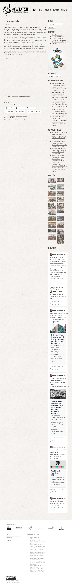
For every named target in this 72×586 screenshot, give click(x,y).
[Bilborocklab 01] (60, 218)
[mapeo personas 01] (60, 211)
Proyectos (56, 10)
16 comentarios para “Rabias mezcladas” (14, 120)
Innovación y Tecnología (59, 40)
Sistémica (54, 43)
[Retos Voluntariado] (60, 187)
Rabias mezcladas (12, 21)
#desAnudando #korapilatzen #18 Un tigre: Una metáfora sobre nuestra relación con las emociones (59, 122)
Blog (34, 10)
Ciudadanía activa (57, 35)
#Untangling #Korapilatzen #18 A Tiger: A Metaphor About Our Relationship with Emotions (59, 151)
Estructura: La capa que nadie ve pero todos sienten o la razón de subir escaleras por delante (59, 87)
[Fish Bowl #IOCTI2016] (52, 225)
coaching (12, 116)
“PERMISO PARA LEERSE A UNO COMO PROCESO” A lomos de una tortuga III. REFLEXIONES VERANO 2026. (59, 136)
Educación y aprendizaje (59, 36)
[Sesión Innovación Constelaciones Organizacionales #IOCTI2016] (52, 237)
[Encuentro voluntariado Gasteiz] (52, 187)
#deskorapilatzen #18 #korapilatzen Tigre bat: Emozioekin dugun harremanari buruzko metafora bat (58, 159)
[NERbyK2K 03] (60, 206)
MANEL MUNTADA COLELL (37, 558)
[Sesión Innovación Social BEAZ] (52, 180)
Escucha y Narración (57, 38)
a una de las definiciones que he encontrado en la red (25, 39)
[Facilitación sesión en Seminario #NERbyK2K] (60, 180)
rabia (13, 117)
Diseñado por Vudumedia (12, 582)
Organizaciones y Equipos (59, 42)
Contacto (64, 10)
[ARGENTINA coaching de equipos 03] (60, 199)
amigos (15, 39)
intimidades (19, 116)
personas (24, 116)
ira (10, 117)
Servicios (48, 10)
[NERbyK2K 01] (60, 239)
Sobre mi (40, 10)
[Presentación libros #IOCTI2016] (60, 225)
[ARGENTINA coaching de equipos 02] (52, 218)
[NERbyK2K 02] (52, 206)
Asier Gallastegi (57, 83)
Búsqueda (52, 27)
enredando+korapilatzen (15, 10)
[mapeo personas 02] (52, 230)
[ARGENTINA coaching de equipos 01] (52, 193)
